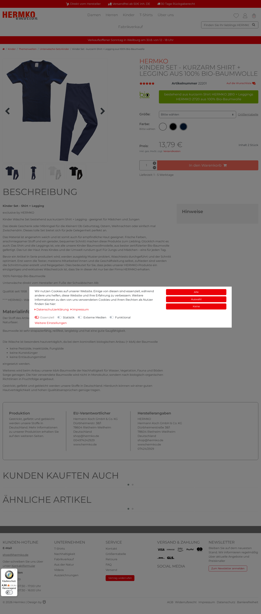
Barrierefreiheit (247, 602)
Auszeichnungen (66, 575)
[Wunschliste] (236, 15)
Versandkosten (172, 151)
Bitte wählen (170, 114)
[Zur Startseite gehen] (3, 49)
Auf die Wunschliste (239, 83)
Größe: (144, 114)
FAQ (109, 564)
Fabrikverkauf (130, 27)
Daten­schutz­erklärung (52, 309)
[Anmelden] (245, 15)
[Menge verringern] (154, 167)
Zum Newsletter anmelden (227, 568)
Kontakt (111, 548)
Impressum (207, 602)
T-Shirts (146, 15)
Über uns (166, 15)
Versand (111, 570)
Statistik (69, 317)
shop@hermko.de (15, 555)
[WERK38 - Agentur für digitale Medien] (44, 602)
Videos (59, 570)
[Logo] (20, 15)
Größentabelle (248, 114)
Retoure (111, 559)
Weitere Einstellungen (51, 322)
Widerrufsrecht (186, 602)
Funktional (122, 317)
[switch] (9, 592)
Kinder (129, 15)
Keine (196, 306)
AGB (170, 602)
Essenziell (47, 317)
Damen (94, 15)
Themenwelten (28, 49)
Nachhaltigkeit (64, 554)
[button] (163, 127)
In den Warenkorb (205, 165)
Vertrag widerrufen (120, 578)
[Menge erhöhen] (154, 163)
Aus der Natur (64, 564)
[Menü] (15, 571)
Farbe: (147, 126)
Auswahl (196, 299)
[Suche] (253, 24)
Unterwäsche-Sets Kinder (54, 49)
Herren (112, 15)
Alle (196, 291)
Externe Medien (94, 317)
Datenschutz (226, 602)
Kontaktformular (23, 566)
